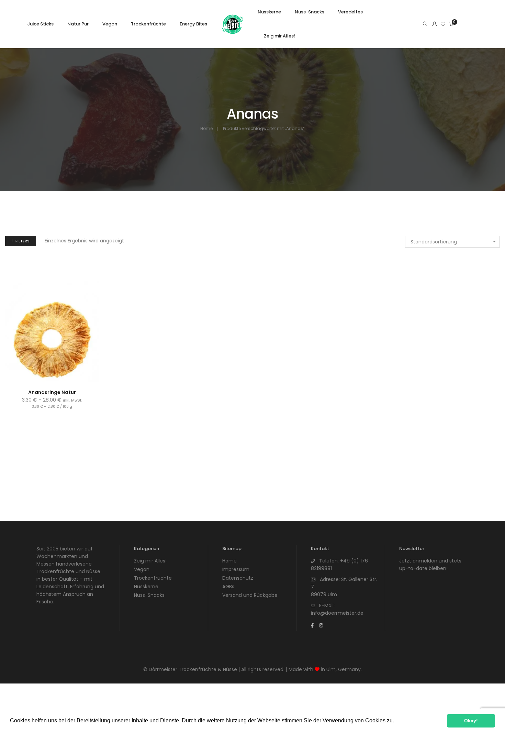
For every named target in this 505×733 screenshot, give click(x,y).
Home (206, 128)
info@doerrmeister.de (337, 613)
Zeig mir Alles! (150, 560)
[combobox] (452, 242)
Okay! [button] (471, 720)
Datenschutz (237, 578)
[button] (396, 721)
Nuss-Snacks (149, 595)
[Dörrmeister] (233, 32)
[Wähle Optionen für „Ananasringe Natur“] (44, 371)
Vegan (141, 569)
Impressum (235, 569)
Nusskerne (146, 586)
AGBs (228, 586)
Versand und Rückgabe (250, 595)
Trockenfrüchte (153, 578)
